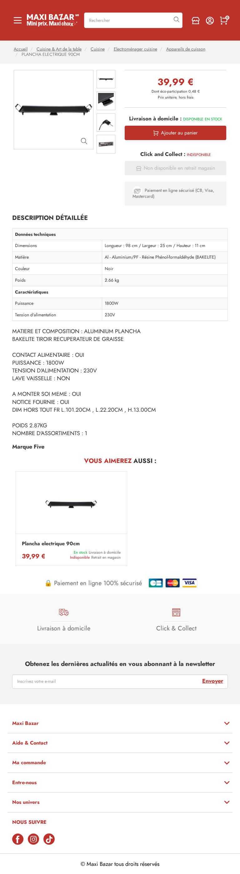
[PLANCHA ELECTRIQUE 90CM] (71, 504)
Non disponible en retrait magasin (179, 168)
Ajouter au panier (179, 132)
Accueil (21, 49)
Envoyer (212, 681)
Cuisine (98, 49)
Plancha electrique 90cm (51, 543)
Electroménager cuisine (135, 49)
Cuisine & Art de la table (59, 49)
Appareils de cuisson (185, 49)
